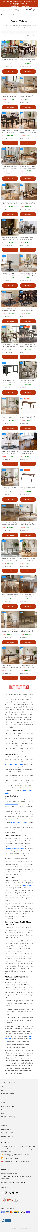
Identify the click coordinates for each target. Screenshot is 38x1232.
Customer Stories (7, 1094)
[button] (4, 10)
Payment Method (7, 1136)
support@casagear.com (9, 1173)
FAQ (2, 1113)
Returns (4, 1110)
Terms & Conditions (8, 1133)
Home (3, 15)
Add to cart (10, 71)
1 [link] (10, 687)
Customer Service (7, 1106)
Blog (2, 1090)
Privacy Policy (6, 1129)
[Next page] (27, 687)
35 (24, 687)
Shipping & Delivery (8, 1117)
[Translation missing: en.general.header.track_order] (27, 9)
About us (4, 1087)
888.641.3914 (5, 1179)
